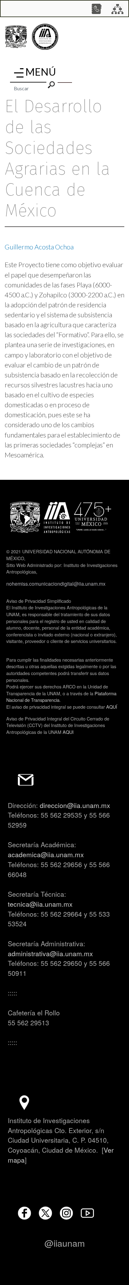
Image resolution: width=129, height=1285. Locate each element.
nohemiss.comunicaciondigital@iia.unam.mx (56, 583)
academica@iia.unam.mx (46, 854)
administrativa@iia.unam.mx (50, 953)
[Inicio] (45, 37)
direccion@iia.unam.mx (75, 805)
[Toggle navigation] (19, 73)
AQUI (68, 732)
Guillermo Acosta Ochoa (39, 247)
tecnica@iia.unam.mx (40, 904)
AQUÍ (111, 706)
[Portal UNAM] (16, 37)
